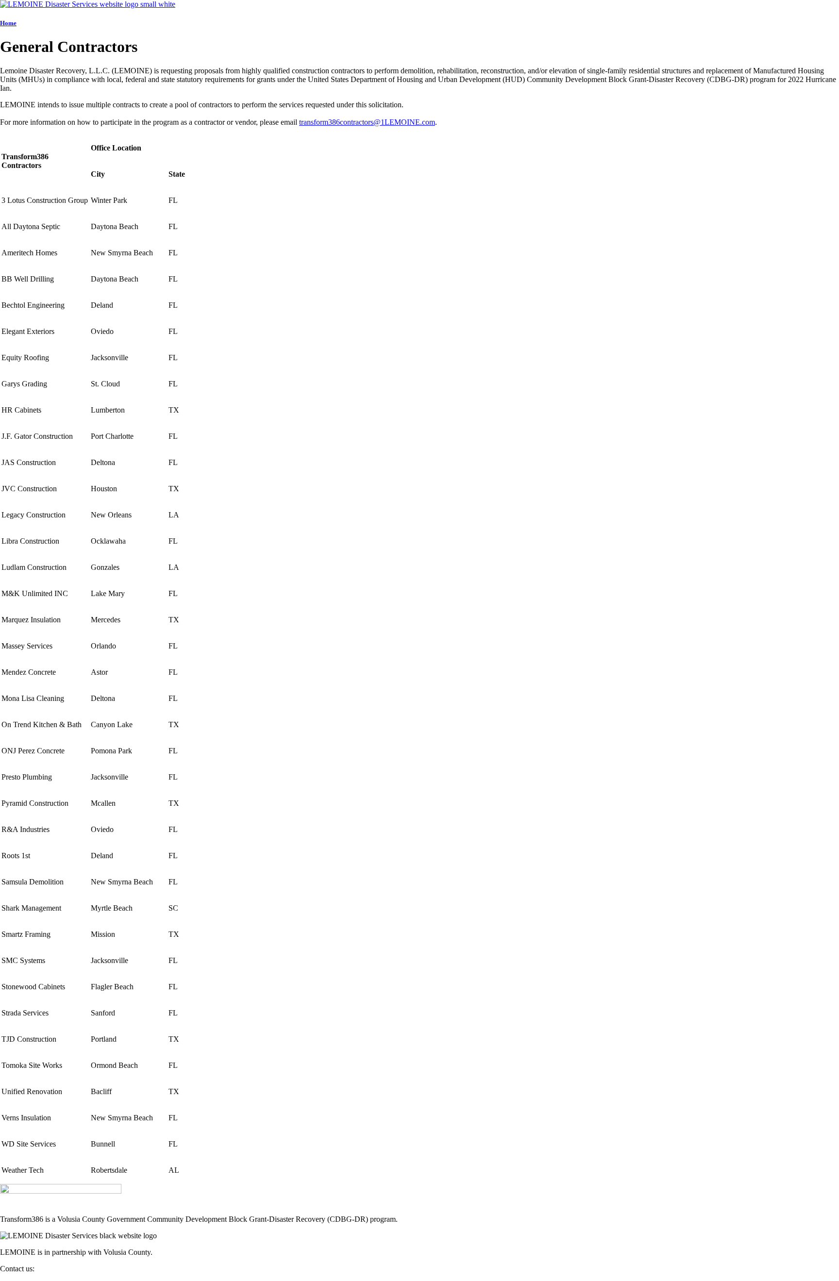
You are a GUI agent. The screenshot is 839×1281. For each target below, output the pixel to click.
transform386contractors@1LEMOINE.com (367, 122)
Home (8, 23)
